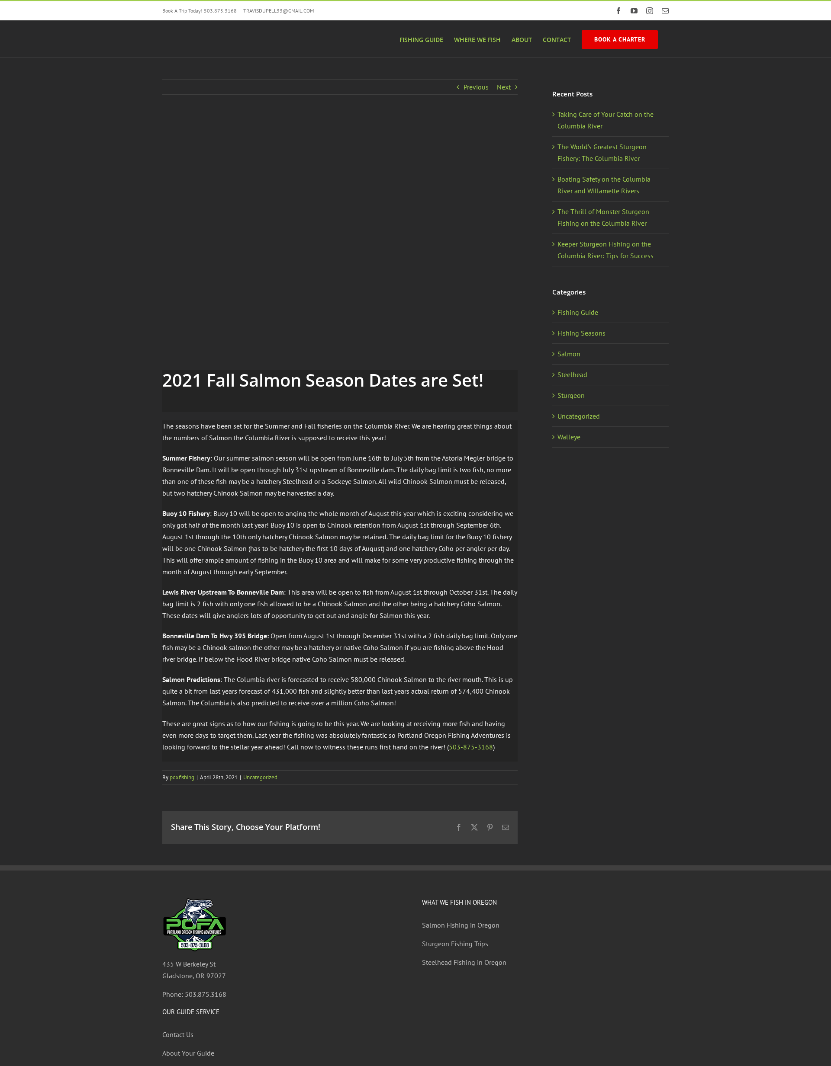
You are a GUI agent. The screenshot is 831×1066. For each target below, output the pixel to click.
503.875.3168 (205, 994)
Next (504, 87)
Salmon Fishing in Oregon (460, 925)
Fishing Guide (577, 312)
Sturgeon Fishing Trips (455, 943)
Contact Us (177, 1034)
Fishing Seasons (581, 333)
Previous (476, 87)
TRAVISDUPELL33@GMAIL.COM (278, 10)
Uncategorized (260, 777)
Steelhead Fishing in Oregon (464, 962)
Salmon (568, 353)
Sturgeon (571, 395)
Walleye (568, 436)
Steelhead (572, 374)
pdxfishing (182, 777)
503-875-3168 (471, 747)
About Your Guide (188, 1053)
